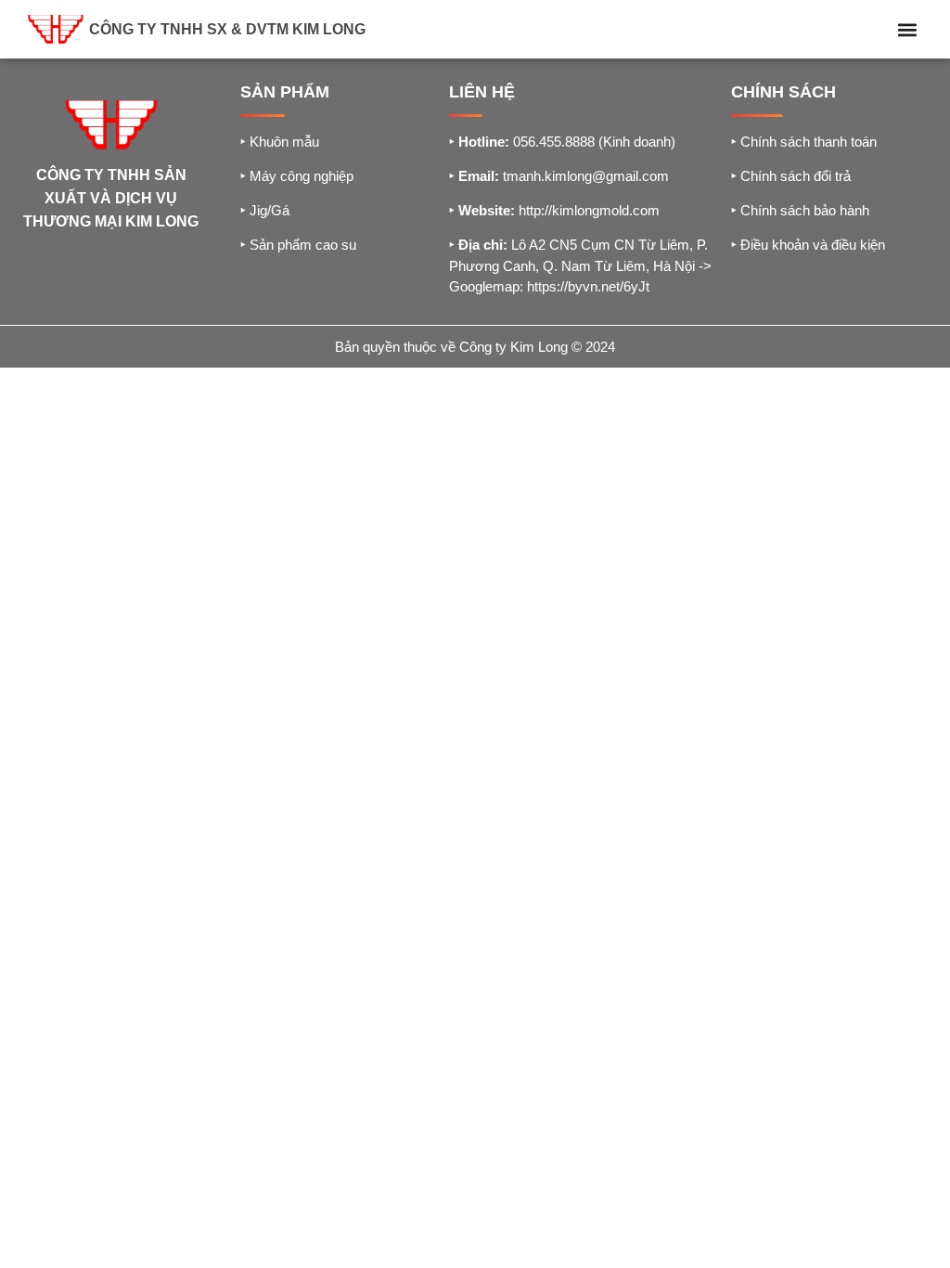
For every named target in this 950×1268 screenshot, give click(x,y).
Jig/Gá (264, 210)
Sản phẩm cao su (298, 244)
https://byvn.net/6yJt (588, 286)
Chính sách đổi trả (791, 176)
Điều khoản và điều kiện (808, 244)
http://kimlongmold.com (589, 210)
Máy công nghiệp (296, 176)
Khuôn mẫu (279, 141)
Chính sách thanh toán (804, 141)
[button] (907, 29)
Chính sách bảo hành (800, 210)
